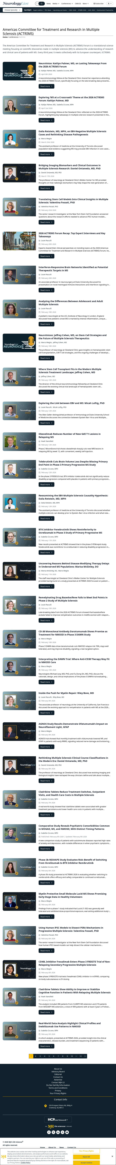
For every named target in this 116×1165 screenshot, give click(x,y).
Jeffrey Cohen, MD (60, 342)
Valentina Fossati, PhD (49, 206)
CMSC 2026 (72, 10)
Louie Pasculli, (46, 407)
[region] (58, 1156)
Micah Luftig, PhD (59, 407)
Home (5, 37)
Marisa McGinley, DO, (49, 571)
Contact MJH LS (58, 1082)
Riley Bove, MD (58, 697)
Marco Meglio (46, 138)
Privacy (58, 1090)
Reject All (86, 1157)
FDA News (48, 10)
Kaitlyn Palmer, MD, (48, 71)
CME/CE (78, 3)
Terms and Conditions (58, 1088)
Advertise (58, 1079)
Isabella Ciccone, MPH (65, 71)
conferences (13, 37)
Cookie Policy (25, 1163)
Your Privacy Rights (58, 1093)
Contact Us (58, 1077)
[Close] (112, 1156)
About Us (58, 1069)
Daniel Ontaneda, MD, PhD (51, 172)
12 (81, 1056)
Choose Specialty (11, 10)
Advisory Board (58, 1071)
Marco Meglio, (46, 342)
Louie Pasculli (46, 240)
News (49, 3)
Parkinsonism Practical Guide (106, 10)
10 (72, 1056)
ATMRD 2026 (82, 10)
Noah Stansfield (47, 441)
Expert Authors (38, 10)
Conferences (66, 3)
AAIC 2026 (91, 10)
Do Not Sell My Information (58, 1085)
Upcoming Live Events (60, 10)
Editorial (58, 1074)
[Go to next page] (85, 1056)
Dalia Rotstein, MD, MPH (50, 503)
